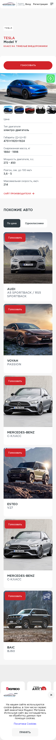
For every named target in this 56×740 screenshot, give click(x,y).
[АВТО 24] (29, 689)
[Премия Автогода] (13, 4)
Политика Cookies (25, 723)
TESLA (9, 38)
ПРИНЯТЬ (25, 732)
